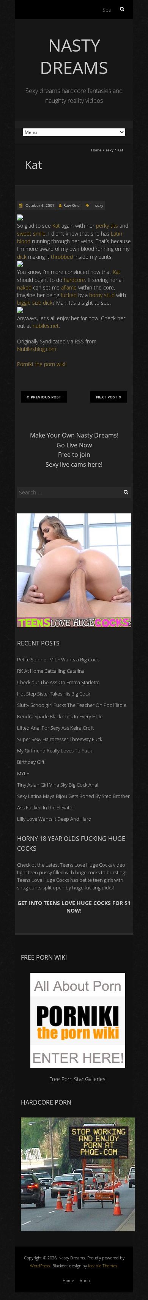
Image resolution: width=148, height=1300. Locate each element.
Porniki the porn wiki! (41, 364)
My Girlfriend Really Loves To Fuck (54, 750)
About (85, 1280)
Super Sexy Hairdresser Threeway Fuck (59, 739)
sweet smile (31, 233)
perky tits (108, 225)
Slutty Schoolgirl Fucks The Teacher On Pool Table (71, 705)
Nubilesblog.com (36, 349)
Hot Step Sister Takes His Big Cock (53, 693)
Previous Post (46, 397)
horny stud (102, 295)
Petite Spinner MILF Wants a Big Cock (58, 659)
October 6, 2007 (39, 205)
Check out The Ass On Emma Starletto (58, 682)
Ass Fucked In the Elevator (45, 807)
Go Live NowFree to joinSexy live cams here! (74, 455)
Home (96, 150)
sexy (109, 150)
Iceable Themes (102, 1266)
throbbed (62, 256)
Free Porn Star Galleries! (78, 1079)
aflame (68, 287)
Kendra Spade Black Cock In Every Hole (59, 716)
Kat (56, 225)
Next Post (106, 397)
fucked (68, 295)
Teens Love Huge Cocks (43, 880)
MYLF (23, 773)
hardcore (73, 279)
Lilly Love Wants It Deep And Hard (54, 818)
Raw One (71, 205)
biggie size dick (34, 302)
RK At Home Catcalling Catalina (51, 670)
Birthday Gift (30, 762)
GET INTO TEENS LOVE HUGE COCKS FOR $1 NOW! (74, 906)
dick (22, 256)
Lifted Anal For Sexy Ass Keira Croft (55, 727)
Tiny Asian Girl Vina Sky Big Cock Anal (57, 784)
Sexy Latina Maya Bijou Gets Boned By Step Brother (73, 796)
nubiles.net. (46, 325)
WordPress (40, 1266)
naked (25, 287)
